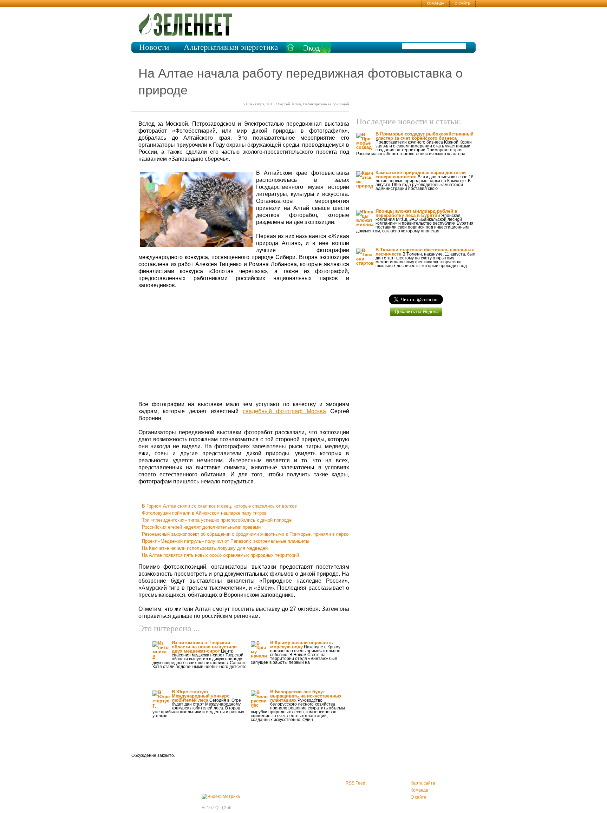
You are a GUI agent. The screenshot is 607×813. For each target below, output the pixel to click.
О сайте (462, 3)
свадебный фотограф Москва (284, 411)
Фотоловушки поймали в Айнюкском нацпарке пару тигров (204, 513)
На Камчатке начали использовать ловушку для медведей (205, 548)
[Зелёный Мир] (188, 24)
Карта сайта (423, 783)
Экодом (311, 52)
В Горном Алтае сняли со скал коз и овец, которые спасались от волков (219, 506)
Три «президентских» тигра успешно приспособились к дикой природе (217, 520)
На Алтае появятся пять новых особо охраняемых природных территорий (220, 555)
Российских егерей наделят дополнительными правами (201, 527)
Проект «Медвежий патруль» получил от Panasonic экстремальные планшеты (225, 541)
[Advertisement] (244, 345)
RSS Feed (355, 783)
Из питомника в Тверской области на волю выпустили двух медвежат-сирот (204, 647)
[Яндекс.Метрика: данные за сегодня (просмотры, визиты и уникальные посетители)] (221, 796)
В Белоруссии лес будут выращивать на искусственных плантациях (305, 696)
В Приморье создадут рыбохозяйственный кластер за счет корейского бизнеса (425, 136)
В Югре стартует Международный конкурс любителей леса (200, 696)
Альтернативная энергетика (231, 47)
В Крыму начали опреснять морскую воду (301, 644)
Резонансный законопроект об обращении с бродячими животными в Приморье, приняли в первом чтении (254, 534)
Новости (154, 47)
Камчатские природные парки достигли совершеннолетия (421, 174)
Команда (435, 3)
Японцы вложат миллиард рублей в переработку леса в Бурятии (416, 213)
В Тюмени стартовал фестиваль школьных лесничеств (425, 252)
